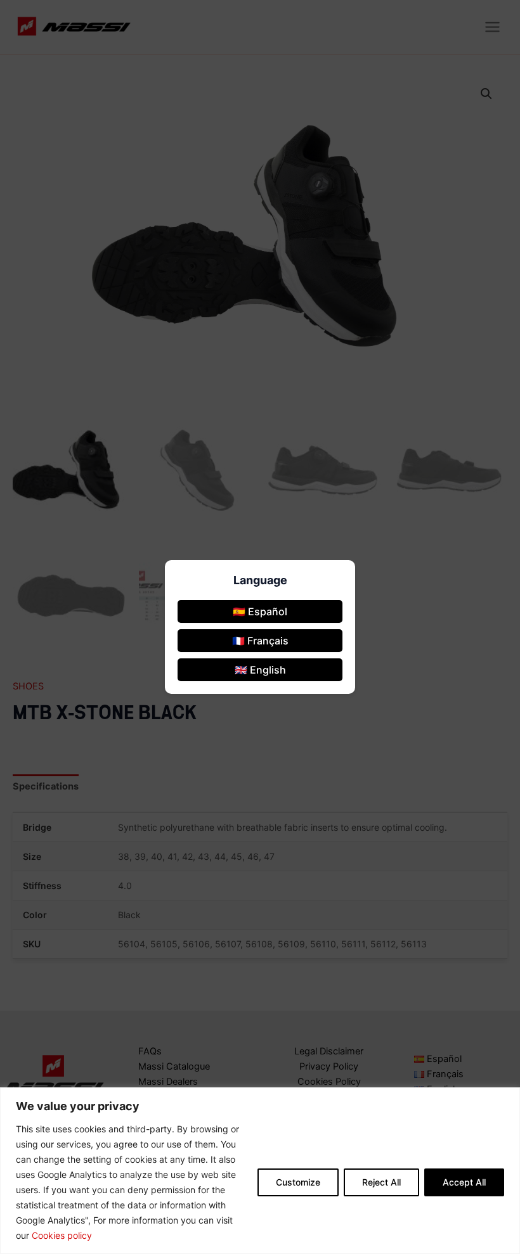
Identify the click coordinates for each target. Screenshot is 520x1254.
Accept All (464, 1182)
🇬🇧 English (260, 669)
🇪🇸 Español (260, 611)
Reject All (381, 1182)
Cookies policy (62, 1235)
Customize (298, 1182)
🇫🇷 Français (260, 640)
